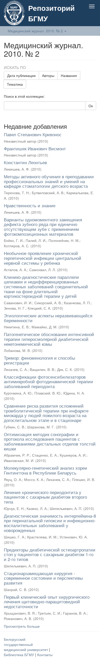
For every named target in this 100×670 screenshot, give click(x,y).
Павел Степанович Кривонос (33, 134)
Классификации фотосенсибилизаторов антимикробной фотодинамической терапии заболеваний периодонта (48, 381)
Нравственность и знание (29, 205)
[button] (81, 18)
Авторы (48, 75)
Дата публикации (21, 75)
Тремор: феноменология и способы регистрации (39, 360)
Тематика (15, 84)
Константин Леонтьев (25, 162)
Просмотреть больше (22, 626)
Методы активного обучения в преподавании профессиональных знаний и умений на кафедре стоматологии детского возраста (49, 181)
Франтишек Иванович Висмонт (35, 148)
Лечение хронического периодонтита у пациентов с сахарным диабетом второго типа (45, 497)
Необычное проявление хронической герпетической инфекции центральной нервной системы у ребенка (42, 258)
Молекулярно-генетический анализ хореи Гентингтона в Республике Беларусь (45, 470)
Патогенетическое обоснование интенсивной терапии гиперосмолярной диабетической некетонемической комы (49, 339)
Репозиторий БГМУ (51, 13)
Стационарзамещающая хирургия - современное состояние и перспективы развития (43, 578)
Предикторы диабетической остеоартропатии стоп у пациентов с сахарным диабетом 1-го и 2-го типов (49, 554)
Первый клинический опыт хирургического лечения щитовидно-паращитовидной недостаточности (46, 601)
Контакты (45, 654)
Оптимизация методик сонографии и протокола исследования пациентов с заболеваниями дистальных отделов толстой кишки (50, 441)
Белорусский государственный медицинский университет (26, 644)
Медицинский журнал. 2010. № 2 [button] (36, 30)
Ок (90, 105)
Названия (69, 75)
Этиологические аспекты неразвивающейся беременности (48, 317)
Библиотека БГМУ (19, 654)
